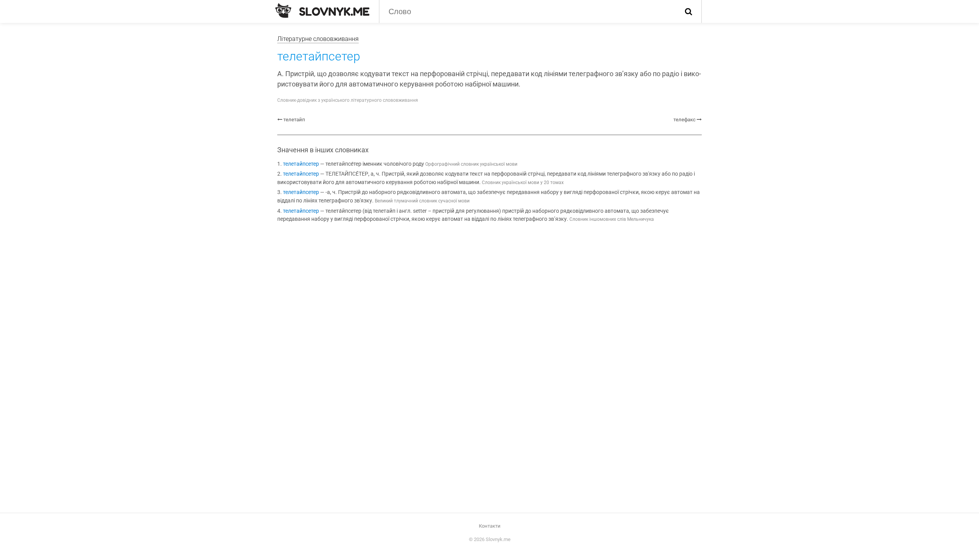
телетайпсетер (301, 164)
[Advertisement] (489, 292)
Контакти (490, 526)
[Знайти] (688, 11)
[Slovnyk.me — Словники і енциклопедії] (322, 10)
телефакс (684, 119)
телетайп (294, 119)
